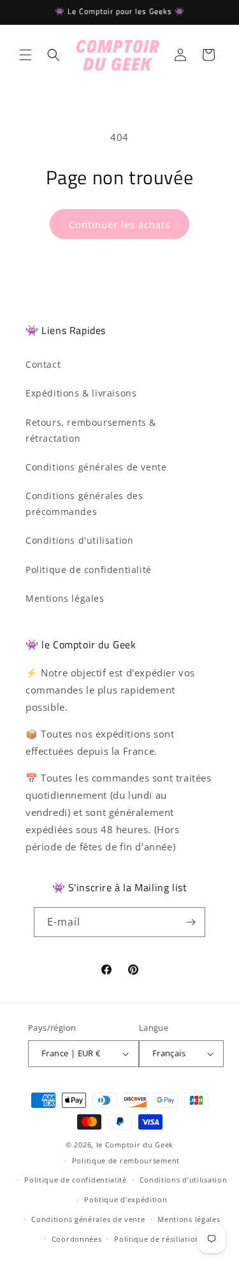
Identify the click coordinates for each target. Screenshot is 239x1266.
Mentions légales (65, 598)
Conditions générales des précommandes (84, 504)
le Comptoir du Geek (134, 1144)
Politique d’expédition (125, 1199)
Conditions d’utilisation (184, 1179)
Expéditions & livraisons (80, 393)
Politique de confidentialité (88, 570)
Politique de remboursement (126, 1160)
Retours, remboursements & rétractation (90, 430)
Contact (43, 364)
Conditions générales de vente (95, 467)
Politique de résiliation (157, 1239)
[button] (25, 55)
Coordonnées (77, 1239)
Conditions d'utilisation (79, 540)
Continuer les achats (119, 224)
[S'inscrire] (191, 922)
